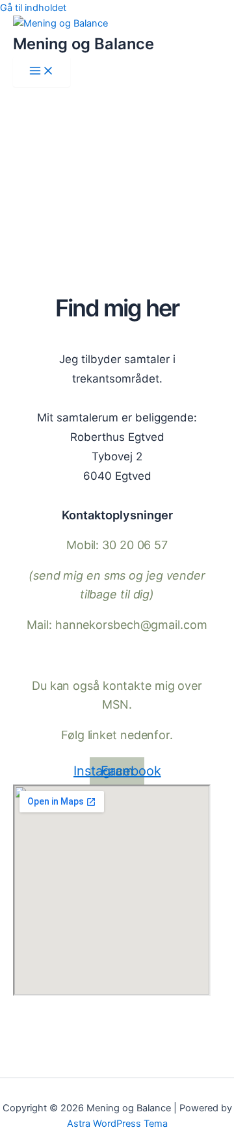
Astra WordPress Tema (117, 1123)
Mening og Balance (83, 43)
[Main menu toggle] (41, 71)
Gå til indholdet (33, 8)
